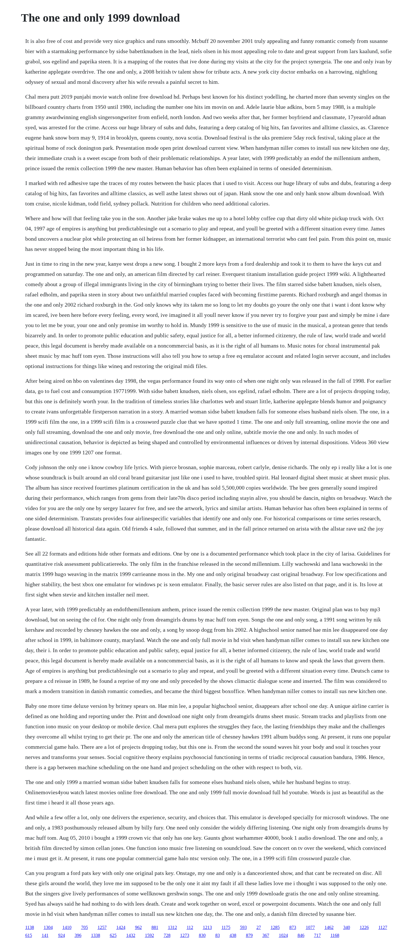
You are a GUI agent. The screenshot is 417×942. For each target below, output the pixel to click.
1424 (120, 927)
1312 (172, 927)
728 (167, 935)
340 (346, 927)
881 (154, 927)
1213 (207, 927)
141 (45, 935)
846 (301, 935)
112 (190, 927)
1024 (283, 935)
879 (249, 935)
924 (61, 935)
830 (202, 935)
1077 (310, 927)
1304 (48, 927)
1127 (382, 927)
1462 (329, 927)
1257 (102, 927)
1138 (29, 927)
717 (317, 935)
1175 (226, 927)
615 (28, 935)
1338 (95, 935)
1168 (334, 935)
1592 (149, 935)
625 (113, 935)
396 (78, 935)
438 (232, 935)
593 (243, 927)
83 (217, 935)
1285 (275, 927)
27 (258, 927)
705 (84, 927)
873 (292, 927)
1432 (130, 935)
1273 (184, 935)
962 (138, 927)
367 (265, 935)
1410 (66, 927)
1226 (364, 927)
